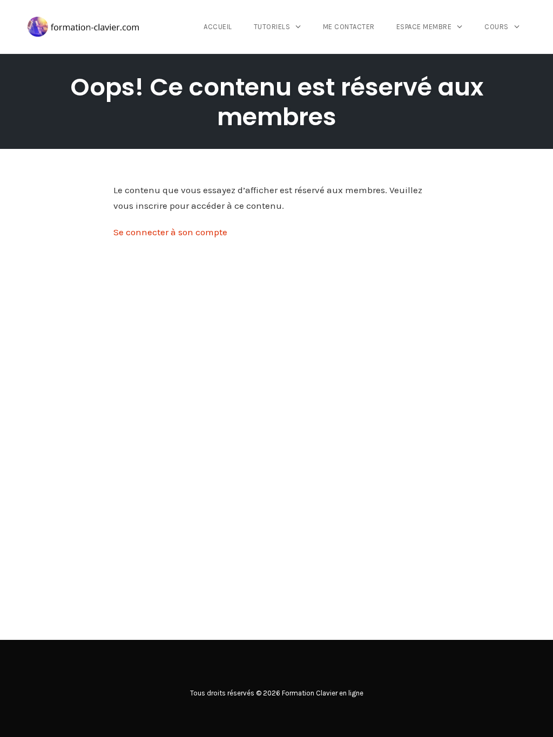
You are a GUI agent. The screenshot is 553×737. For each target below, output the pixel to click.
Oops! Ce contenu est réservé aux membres (276, 102)
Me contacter (349, 27)
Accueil (218, 27)
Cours (496, 27)
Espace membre (424, 27)
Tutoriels (272, 27)
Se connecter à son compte (170, 232)
